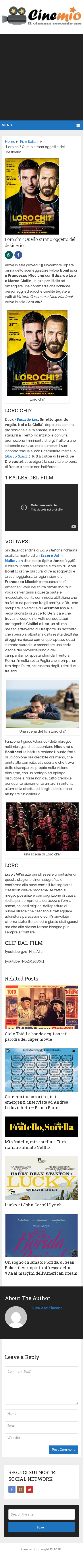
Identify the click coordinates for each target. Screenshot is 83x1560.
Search (41, 1527)
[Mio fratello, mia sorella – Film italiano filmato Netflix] (41, 1127)
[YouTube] (29, 1489)
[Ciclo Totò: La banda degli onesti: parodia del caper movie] (41, 1007)
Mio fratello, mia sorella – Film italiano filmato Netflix (35, 1144)
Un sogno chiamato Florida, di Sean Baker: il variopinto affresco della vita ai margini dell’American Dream (41, 1268)
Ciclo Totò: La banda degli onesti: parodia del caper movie (36, 1036)
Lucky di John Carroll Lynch (33, 1204)
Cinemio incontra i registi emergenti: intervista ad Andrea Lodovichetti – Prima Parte (36, 1102)
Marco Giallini (17, 456)
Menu (7, 125)
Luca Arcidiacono (46, 1308)
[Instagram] (20, 1489)
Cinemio (27, 1549)
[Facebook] (11, 1489)
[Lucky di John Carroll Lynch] (41, 1178)
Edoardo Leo (27, 419)
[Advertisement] (41, 77)
